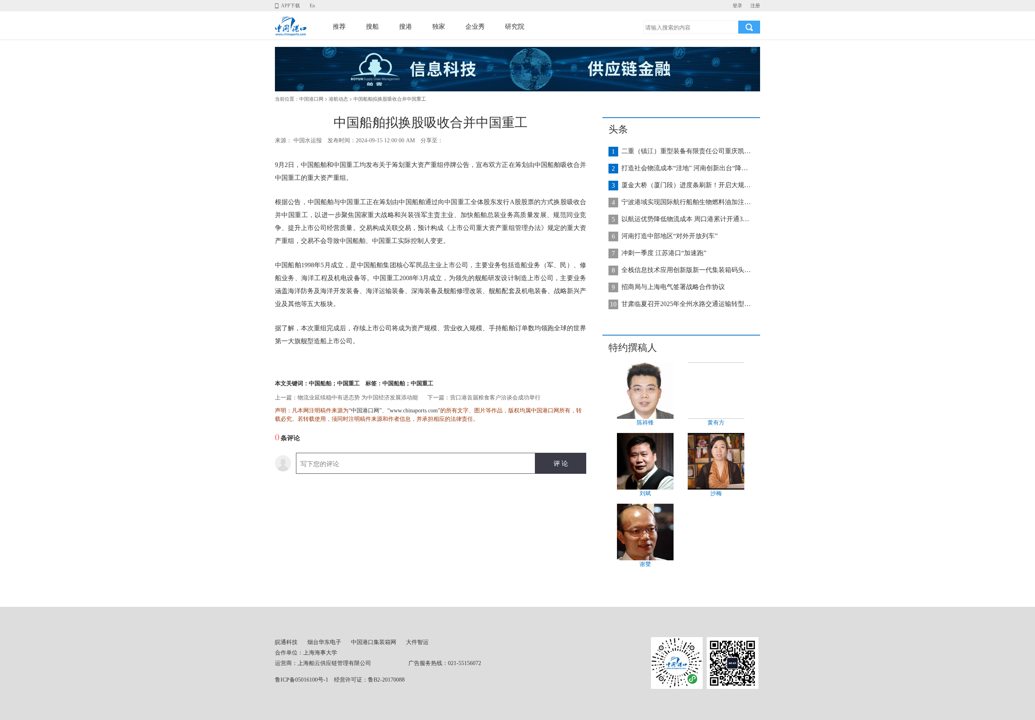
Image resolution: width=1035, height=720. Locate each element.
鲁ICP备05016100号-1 (301, 680)
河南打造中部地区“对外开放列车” (669, 235)
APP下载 (290, 5)
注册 (755, 5)
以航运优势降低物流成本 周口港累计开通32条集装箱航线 (686, 218)
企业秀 (475, 26)
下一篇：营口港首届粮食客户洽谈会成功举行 (484, 398)
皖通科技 (286, 642)
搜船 (372, 26)
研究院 (514, 26)
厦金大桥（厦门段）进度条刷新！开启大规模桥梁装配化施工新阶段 (686, 185)
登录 (737, 5)
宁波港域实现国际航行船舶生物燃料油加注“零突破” (686, 201)
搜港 (405, 26)
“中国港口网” (365, 411)
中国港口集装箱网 (373, 642)
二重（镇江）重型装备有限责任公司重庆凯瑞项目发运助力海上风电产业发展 (686, 151)
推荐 (339, 26)
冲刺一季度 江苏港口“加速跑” (663, 252)
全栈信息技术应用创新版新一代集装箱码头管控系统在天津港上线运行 (686, 269)
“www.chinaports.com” (413, 411)
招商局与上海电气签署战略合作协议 (673, 286)
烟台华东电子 (324, 642)
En (312, 5)
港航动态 (338, 99)
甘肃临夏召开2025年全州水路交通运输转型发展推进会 (686, 303)
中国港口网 (311, 99)
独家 (438, 26)
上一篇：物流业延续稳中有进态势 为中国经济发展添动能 (346, 398)
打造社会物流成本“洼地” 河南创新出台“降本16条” (686, 168)
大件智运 (417, 642)
